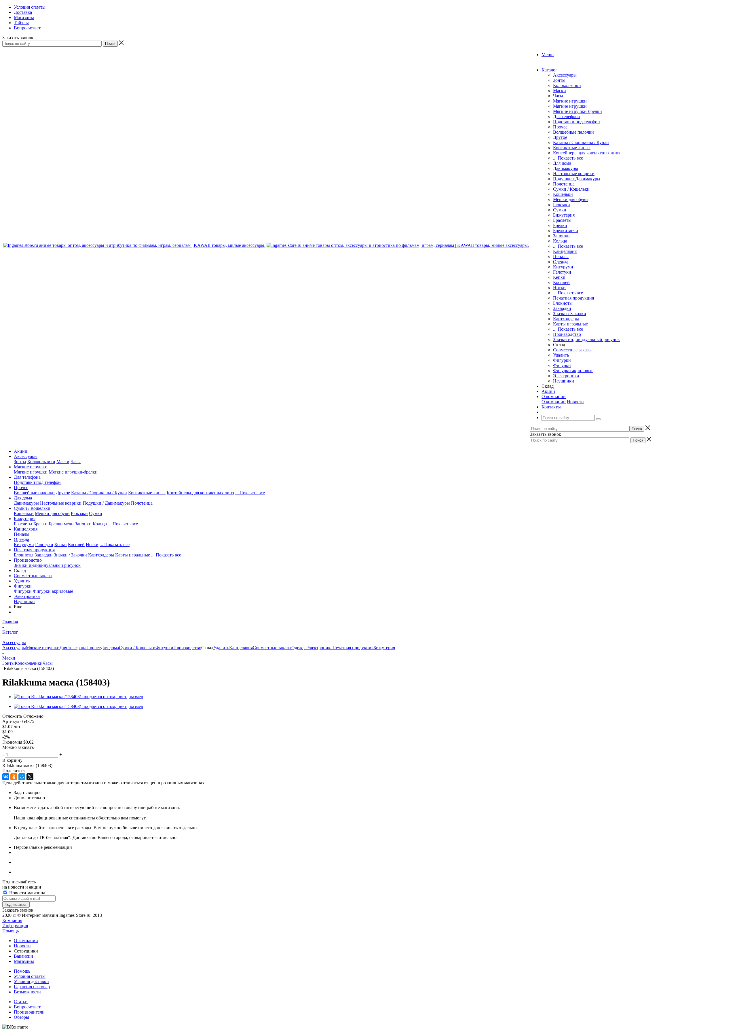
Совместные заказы (572, 349)
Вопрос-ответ (27, 1006)
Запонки (561, 235)
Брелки (560, 225)
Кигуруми (563, 266)
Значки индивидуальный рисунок (586, 339)
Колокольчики (567, 85)
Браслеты (562, 220)
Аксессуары (565, 75)
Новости (575, 401)
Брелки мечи (565, 230)
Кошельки (563, 194)
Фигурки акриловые (573, 370)
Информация (15, 925)
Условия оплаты (29, 976)
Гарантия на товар (32, 986)
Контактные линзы (571, 147)
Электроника (566, 375)
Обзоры (21, 1017)
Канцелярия (565, 251)
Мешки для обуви (570, 199)
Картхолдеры (566, 318)
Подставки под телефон (576, 121)
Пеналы (561, 256)
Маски (559, 90)
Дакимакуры (565, 168)
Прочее (560, 126)
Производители (29, 1012)
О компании (554, 401)
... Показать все (568, 158)
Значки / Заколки (569, 313)
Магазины (24, 961)
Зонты (559, 80)
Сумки (559, 209)
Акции (20, 451)
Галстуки (562, 272)
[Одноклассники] (13, 776)
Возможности (27, 991)
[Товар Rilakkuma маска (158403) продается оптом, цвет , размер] (78, 696)
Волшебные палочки (573, 132)
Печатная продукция (573, 298)
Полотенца (564, 183)
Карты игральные (570, 323)
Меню (548, 54)
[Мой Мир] (21, 776)
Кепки (559, 277)
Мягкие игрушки (570, 101)
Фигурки (562, 360)
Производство (567, 334)
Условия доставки (31, 981)
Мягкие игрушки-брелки (577, 111)
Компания (12, 920)
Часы (558, 95)
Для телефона (566, 116)
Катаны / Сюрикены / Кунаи (581, 142)
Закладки (562, 308)
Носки (559, 287)
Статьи (21, 1001)
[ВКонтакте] (5, 776)
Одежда (560, 261)
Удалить (561, 355)
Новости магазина (26, 892)
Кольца (560, 240)
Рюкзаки (561, 204)
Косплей (561, 282)
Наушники (563, 380)
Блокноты (563, 303)
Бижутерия (564, 215)
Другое (560, 137)
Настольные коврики (573, 173)
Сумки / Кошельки (571, 189)
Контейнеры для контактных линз (586, 152)
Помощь (10, 930)
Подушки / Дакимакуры (576, 178)
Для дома (562, 163)
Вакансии (23, 956)
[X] (29, 776)
